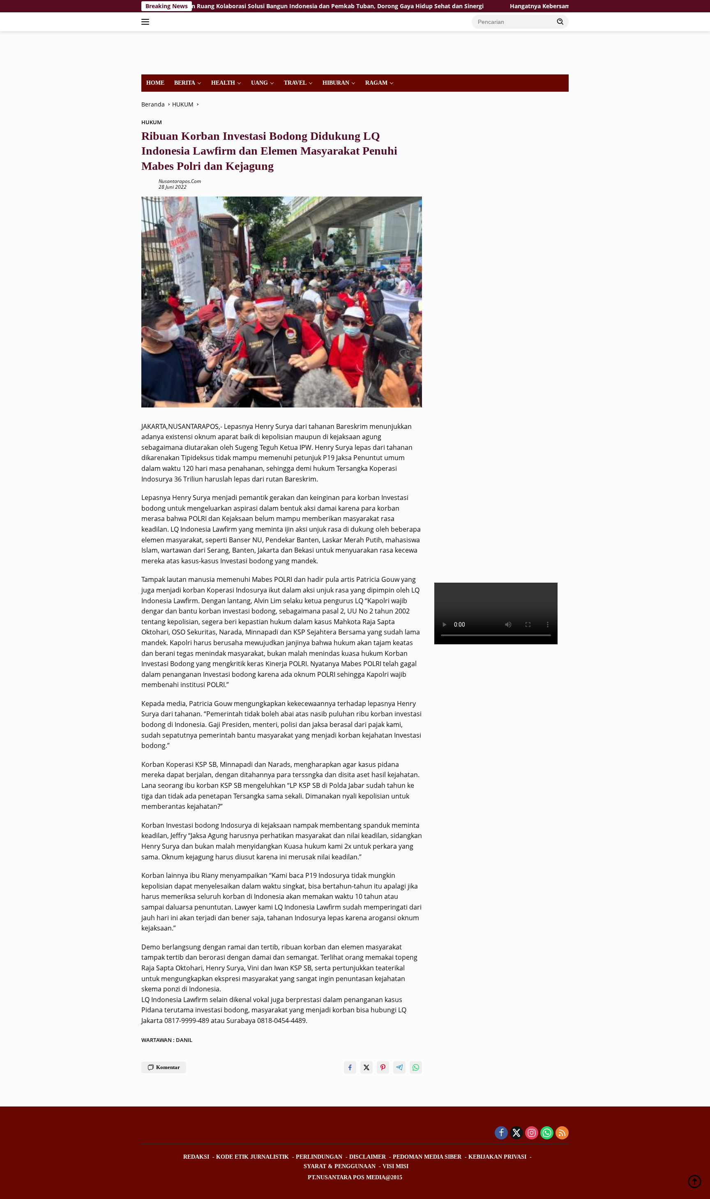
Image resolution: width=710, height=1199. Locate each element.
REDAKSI (196, 1157)
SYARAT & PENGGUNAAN (340, 1166)
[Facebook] (501, 1133)
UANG (259, 83)
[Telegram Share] (399, 1067)
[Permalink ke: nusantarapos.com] (147, 183)
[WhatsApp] (546, 1133)
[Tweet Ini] (366, 1067)
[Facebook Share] (350, 1067)
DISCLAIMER (367, 1157)
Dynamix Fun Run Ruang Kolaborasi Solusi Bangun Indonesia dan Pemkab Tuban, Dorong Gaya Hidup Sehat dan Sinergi (264, 6)
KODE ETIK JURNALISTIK (252, 1157)
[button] (560, 21)
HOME (155, 83)
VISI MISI (395, 1166)
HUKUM (151, 122)
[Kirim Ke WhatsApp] (416, 1067)
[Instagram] (531, 1133)
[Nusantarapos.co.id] (197, 52)
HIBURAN (336, 83)
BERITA (184, 83)
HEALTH (223, 83)
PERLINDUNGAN (319, 1157)
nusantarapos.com (180, 181)
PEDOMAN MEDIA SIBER (427, 1157)
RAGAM (376, 83)
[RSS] (562, 1133)
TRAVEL (295, 83)
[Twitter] (516, 1133)
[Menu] (146, 22)
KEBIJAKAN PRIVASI (497, 1157)
